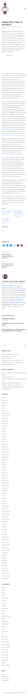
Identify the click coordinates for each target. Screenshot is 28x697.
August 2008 (5, 552)
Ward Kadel (5, 285)
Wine (3, 634)
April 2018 (4, 408)
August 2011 (5, 459)
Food (3, 595)
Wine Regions (5, 655)
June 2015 (4, 431)
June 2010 (4, 496)
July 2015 (4, 428)
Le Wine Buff (8, 290)
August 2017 (5, 418)
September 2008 (5, 550)
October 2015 (5, 423)
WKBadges (20, 299)
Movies (3, 613)
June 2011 (4, 465)
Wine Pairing (5, 649)
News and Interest (6, 616)
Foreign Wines (5, 598)
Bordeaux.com (17, 290)
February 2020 (5, 400)
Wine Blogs (4, 636)
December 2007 (5, 573)
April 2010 (4, 501)
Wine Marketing (5, 644)
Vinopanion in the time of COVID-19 (10, 354)
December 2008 (5, 542)
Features (4, 593)
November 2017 (5, 415)
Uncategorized (5, 631)
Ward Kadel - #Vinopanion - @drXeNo (10, 385)
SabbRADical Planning (7, 358)
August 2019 (5, 403)
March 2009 (4, 534)
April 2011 (4, 470)
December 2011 (5, 449)
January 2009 (5, 539)
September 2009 (5, 519)
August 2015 (5, 426)
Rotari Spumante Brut (20, 172)
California (4, 40)
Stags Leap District (15, 135)
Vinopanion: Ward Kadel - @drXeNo (10, 373)
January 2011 (5, 477)
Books (3, 587)
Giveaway (4, 603)
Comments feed (5, 678)
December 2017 (5, 413)
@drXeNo (11, 285)
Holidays (4, 605)
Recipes (3, 618)
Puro (14, 694)
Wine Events (4, 639)
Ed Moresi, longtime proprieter (16, 86)
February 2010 (5, 506)
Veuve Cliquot (11, 166)
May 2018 (4, 405)
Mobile (3, 611)
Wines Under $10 (6, 665)
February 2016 (5, 421)
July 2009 (4, 524)
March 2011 (4, 472)
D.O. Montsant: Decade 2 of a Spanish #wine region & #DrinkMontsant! (13, 387)
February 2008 (5, 568)
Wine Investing (5, 642)
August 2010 (5, 490)
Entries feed (4, 676)
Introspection (5, 608)
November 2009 (5, 514)
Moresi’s (20, 144)
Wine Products (5, 652)
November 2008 (5, 545)
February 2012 (5, 444)
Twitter (11, 301)
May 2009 (4, 529)
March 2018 (4, 410)
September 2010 (5, 488)
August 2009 (5, 521)
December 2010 (5, 480)
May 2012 (4, 436)
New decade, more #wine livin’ (9, 356)
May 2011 (4, 467)
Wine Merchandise (6, 647)
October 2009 (5, 516)
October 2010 (5, 485)
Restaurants (4, 621)
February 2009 (5, 537)
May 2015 (4, 434)
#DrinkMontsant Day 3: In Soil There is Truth (12, 360)
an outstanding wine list (9, 129)
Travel (3, 629)
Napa (22, 135)
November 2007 (5, 576)
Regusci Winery (5, 135)
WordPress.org (5, 680)
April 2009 (4, 532)
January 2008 (5, 570)
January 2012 (5, 446)
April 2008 (4, 563)
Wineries (4, 662)
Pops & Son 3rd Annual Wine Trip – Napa (7, 211)
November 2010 (5, 483)
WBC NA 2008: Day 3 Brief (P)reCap (7, 219)
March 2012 (4, 441)
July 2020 (4, 397)
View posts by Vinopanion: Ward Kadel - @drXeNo (12, 283)
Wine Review (5, 657)
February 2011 (5, 475)
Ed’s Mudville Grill (13, 90)
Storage (3, 626)
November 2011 (5, 452)
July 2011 (4, 462)
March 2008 (4, 565)
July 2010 (4, 493)
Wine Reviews (5, 660)
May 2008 (4, 560)
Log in (3, 674)
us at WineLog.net (19, 196)
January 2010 (5, 508)
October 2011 (5, 454)
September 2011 (5, 457)
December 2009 (5, 511)
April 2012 (4, 439)
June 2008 (4, 558)
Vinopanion (5, 287)
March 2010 (4, 503)
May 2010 (4, 498)
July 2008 (4, 555)
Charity (3, 590)
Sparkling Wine (5, 624)
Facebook (12, 302)
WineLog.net (20, 288)
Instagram (16, 301)
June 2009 (4, 527)
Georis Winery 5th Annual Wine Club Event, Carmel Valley (18, 212)
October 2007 (5, 578)
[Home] (5, 8)
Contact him (19, 302)
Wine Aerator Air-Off (9, 377)
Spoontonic (22, 44)
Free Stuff (4, 600)
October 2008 (5, 547)
